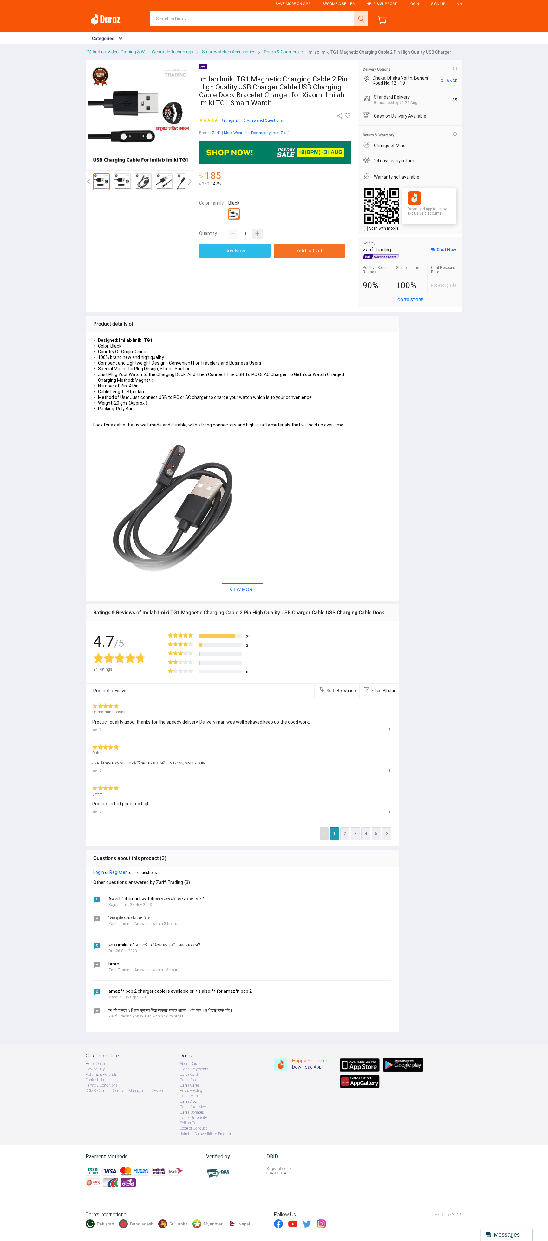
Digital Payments (194, 1069)
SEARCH (361, 18)
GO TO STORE (410, 299)
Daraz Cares (189, 1085)
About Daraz (190, 1064)
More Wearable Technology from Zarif (256, 133)
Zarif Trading (377, 250)
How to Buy (95, 1069)
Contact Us (95, 1080)
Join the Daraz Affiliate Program (206, 1134)
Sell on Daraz (190, 1123)
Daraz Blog (189, 1080)
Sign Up (438, 4)
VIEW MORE (242, 589)
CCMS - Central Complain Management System (125, 1090)
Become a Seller (339, 4)
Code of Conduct (193, 1128)
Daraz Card (189, 1074)
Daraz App (188, 1101)
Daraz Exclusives (193, 1107)
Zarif (216, 133)
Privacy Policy (191, 1090)
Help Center (95, 1064)
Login (413, 4)
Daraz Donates (192, 1112)
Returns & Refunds (101, 1074)
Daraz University (193, 1117)
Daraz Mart (189, 1096)
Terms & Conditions (101, 1085)
